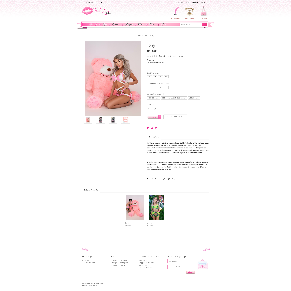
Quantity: (150, 104)
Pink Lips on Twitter (117, 265)
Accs (151, 24)
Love (104, 24)
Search (201, 25)
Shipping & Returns (146, 263)
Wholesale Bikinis (88, 263)
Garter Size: (155, 94)
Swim (115, 24)
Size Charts (143, 260)
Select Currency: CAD (94, 3)
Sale (163, 24)
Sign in (178, 3)
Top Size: (154, 73)
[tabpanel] (135, 211)
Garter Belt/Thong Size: (159, 83)
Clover (150, 223)
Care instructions (145, 267)
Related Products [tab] (91, 190)
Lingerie (129, 24)
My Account (176, 18)
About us (85, 260)
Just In (92, 24)
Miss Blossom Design (97, 283)
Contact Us (143, 265)
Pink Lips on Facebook (118, 260)
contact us (189, 18)
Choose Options (135, 210)
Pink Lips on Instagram (119, 263)
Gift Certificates (198, 3)
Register (186, 3)
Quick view (135, 206)
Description (154, 137)
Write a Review (177, 56)
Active (141, 24)
